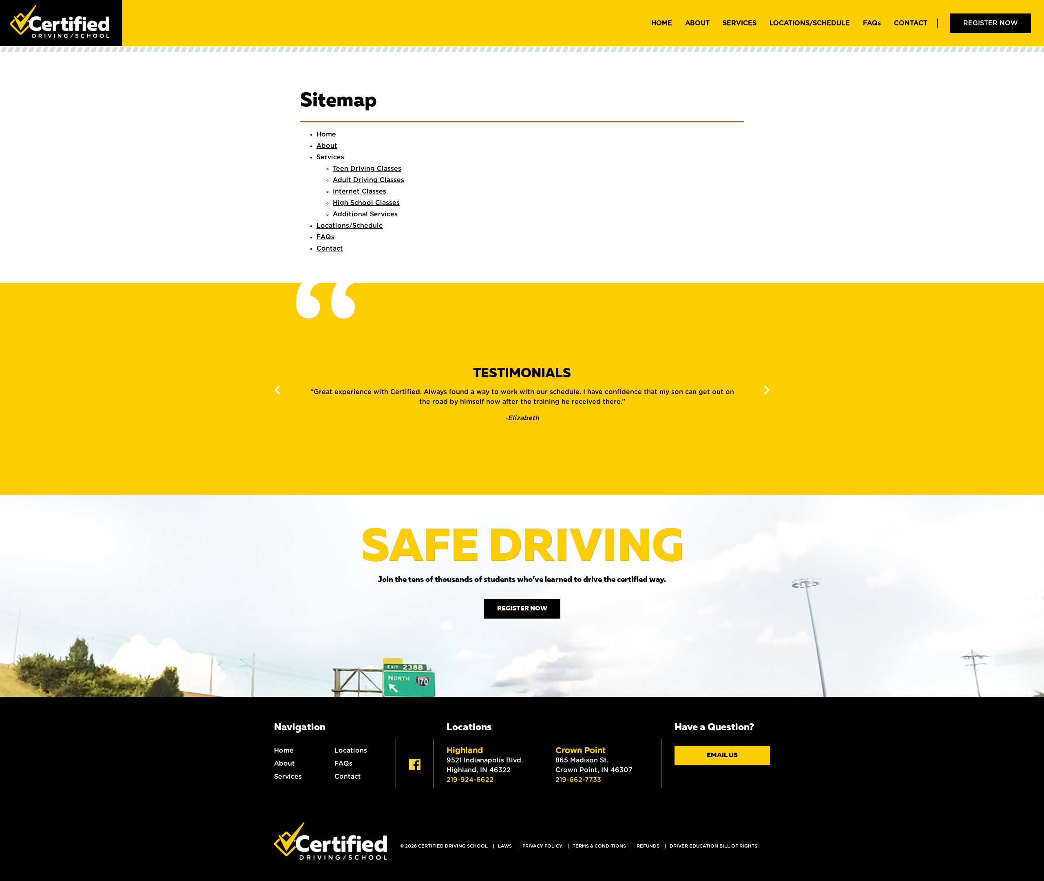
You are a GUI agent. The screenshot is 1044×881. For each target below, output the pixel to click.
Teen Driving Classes (367, 168)
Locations (350, 750)
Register (990, 23)
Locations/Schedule (810, 23)
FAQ (872, 23)
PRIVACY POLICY (542, 846)
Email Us (722, 755)
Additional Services (365, 214)
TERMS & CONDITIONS (599, 846)
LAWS (505, 846)
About (697, 23)
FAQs (343, 763)
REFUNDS (648, 846)
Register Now (522, 609)
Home (661, 23)
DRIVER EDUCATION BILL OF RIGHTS (713, 846)
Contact (910, 23)
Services (739, 23)
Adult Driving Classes (368, 180)
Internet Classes (359, 191)
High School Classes (366, 203)
